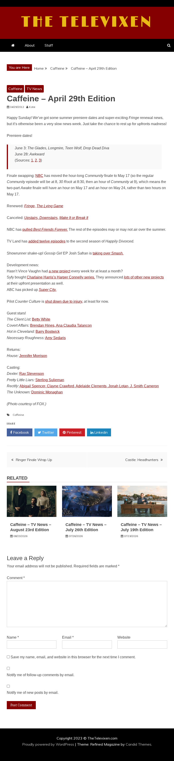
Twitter (47, 432)
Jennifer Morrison (33, 356)
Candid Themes (138, 744)
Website (123, 637)
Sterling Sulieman (49, 380)
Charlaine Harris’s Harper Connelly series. (61, 277)
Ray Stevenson (31, 374)
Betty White (41, 319)
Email (68, 637)
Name (13, 637)
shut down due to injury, (64, 301)
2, (36, 160)
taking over (108, 253)
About (30, 45)
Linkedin (100, 432)
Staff (49, 45)
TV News (34, 88)
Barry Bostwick (48, 331)
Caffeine (15, 88)
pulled (45, 229)
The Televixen (87, 22)
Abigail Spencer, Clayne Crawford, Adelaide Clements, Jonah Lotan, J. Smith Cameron (89, 386)
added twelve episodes (46, 241)
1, (32, 160)
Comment (16, 578)
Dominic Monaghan (47, 392)
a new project (59, 271)
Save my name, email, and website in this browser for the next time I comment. (73, 657)
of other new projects (144, 277)
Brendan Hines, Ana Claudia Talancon (61, 325)
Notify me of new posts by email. (32, 692)
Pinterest (74, 432)
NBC (39, 176)
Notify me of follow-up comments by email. (40, 675)
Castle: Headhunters (141, 459)
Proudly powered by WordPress (48, 744)
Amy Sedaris (55, 338)
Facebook (20, 432)
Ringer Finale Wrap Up (34, 459)
